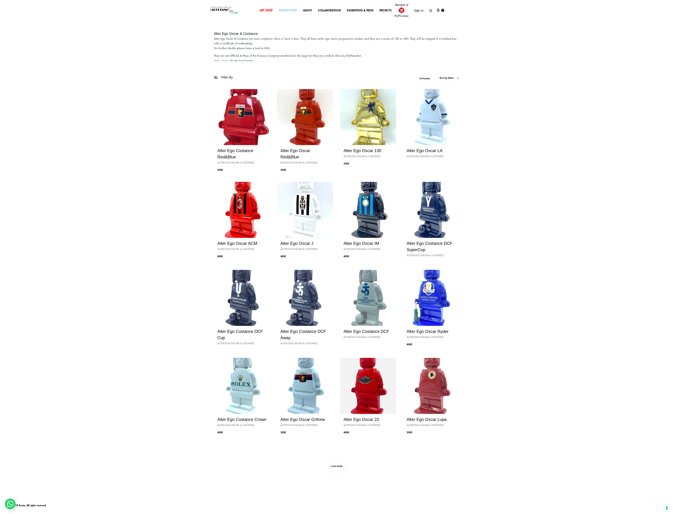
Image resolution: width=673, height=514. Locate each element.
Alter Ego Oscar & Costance (235, 162)
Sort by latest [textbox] (447, 78)
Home (217, 60)
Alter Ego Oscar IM (361, 243)
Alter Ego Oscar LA (425, 150)
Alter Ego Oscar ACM (237, 243)
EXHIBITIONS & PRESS (360, 10)
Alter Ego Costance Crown (241, 419)
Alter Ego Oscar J (296, 243)
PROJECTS (385, 10)
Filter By (226, 77)
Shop (224, 60)
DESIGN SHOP (288, 10)
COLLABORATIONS (329, 10)
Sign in (418, 10)
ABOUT (307, 10)
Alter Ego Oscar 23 (361, 419)
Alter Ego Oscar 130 (362, 150)
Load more (336, 466)
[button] (10, 504)
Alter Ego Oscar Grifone (302, 419)
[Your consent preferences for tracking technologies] (667, 508)
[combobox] (449, 78)
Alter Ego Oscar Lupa (427, 419)
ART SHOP (266, 10)
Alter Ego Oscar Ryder (427, 331)
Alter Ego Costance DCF (366, 331)
